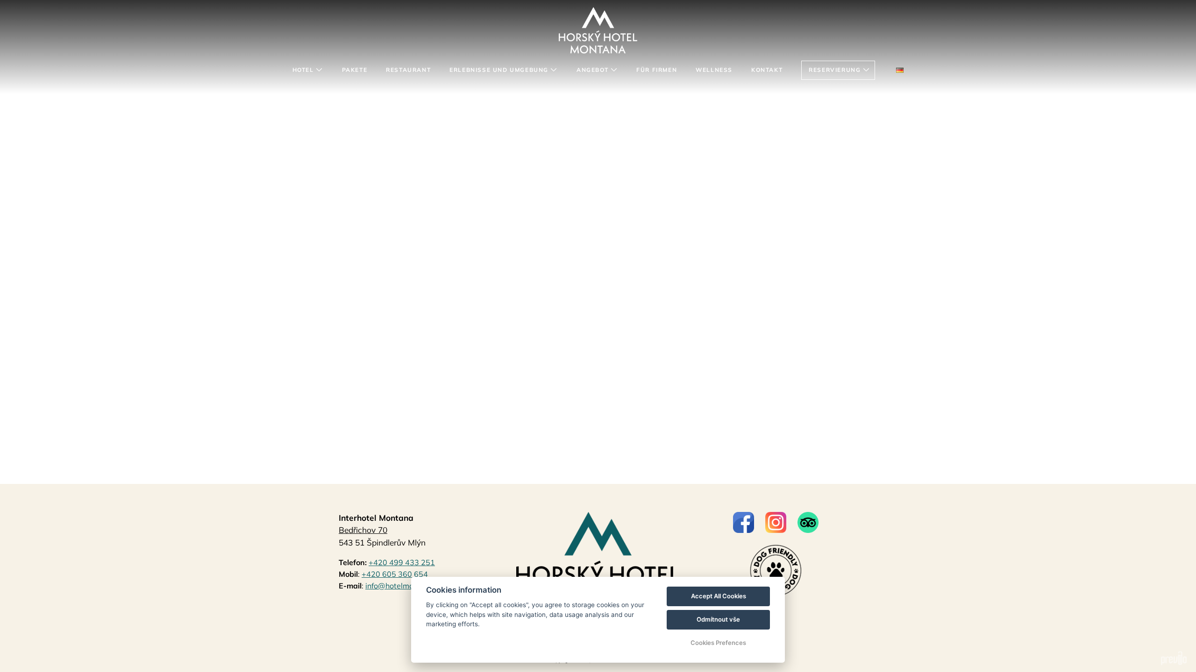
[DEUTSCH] (900, 70)
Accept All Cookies (718, 596)
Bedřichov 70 (363, 530)
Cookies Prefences (718, 642)
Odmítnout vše (718, 619)
